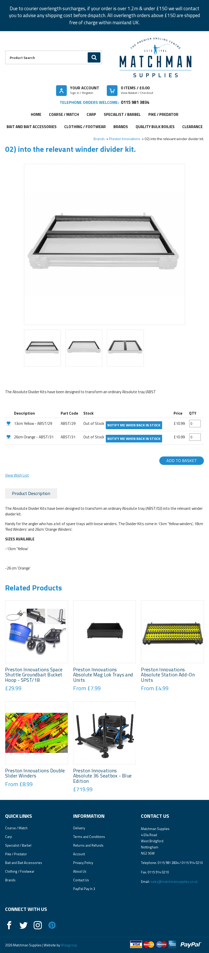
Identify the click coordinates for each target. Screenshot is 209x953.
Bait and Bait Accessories (32, 127)
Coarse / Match (64, 114)
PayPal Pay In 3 (84, 888)
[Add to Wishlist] (9, 423)
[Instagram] (38, 925)
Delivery (79, 828)
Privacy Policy (83, 862)
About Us (79, 871)
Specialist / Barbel (122, 114)
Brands (120, 127)
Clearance (192, 127)
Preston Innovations (124, 138)
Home (36, 114)
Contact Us (81, 880)
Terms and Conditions (89, 836)
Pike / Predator (163, 114)
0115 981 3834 (135, 102)
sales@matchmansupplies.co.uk (174, 881)
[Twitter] (23, 925)
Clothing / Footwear (85, 127)
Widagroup (68, 945)
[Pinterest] (52, 925)
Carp (91, 114)
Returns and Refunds (88, 845)
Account (79, 854)
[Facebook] (9, 925)
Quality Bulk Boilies (155, 127)
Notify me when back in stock (133, 425)
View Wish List (17, 475)
